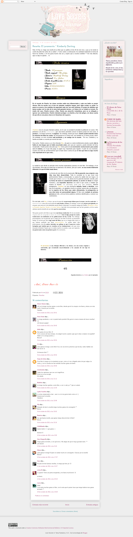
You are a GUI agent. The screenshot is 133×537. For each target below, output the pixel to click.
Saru (38, 461)
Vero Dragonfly (42, 439)
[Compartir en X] (58, 293)
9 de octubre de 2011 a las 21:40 (47, 388)
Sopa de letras (41, 359)
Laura (39, 483)
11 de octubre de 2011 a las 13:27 (47, 466)
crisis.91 (40, 470)
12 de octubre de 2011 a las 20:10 (47, 479)
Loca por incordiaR (114, 156)
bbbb (39, 329)
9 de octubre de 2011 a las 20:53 (47, 340)
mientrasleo (41, 370)
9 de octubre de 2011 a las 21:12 (47, 379)
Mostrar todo (119, 169)
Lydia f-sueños (42, 391)
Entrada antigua (92, 505)
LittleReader (41, 426)
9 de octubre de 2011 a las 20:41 (47, 312)
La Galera (85, 275)
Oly (38, 404)
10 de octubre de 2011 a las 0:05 (47, 435)
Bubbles (39, 382)
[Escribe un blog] (56, 293)
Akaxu (39, 450)
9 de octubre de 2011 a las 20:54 (47, 355)
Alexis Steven (41, 304)
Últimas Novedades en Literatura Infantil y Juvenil (114, 148)
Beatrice (39, 415)
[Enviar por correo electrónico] (54, 293)
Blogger (85, 533)
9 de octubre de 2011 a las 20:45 (47, 325)
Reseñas (41, 295)
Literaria (110, 132)
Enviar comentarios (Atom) (70, 511)
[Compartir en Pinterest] (62, 293)
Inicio (67, 505)
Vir (38, 344)
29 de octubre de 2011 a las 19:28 (47, 492)
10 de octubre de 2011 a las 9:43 (47, 446)
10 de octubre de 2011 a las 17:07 (47, 457)
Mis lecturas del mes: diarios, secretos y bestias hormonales (114, 123)
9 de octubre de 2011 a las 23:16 (47, 422)
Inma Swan (40, 316)
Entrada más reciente (40, 505)
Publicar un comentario (42, 495)
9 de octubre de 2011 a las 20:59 (47, 366)
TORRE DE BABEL (114, 119)
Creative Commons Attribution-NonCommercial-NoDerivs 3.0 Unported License (49, 528)
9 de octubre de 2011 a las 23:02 (47, 411)
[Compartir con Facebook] (60, 293)
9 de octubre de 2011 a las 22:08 (47, 400)
